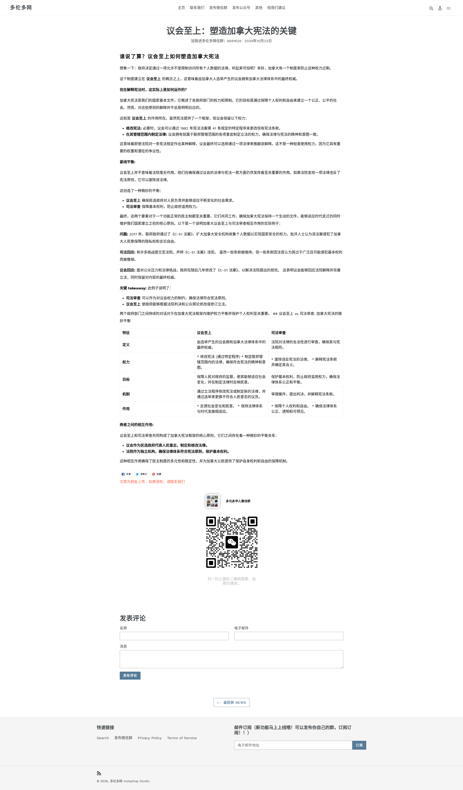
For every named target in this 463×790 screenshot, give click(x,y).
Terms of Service (182, 738)
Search (103, 738)
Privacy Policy (150, 738)
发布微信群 (123, 738)
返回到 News (234, 702)
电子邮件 (241, 628)
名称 (123, 628)
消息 (123, 646)
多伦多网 (21, 8)
